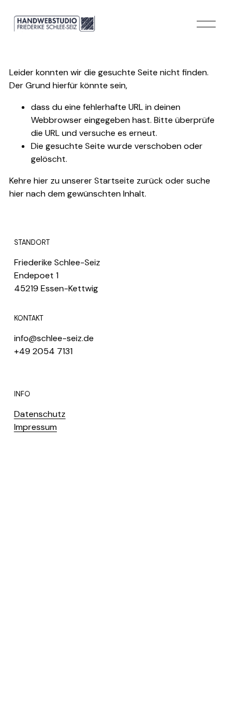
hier (41, 180)
